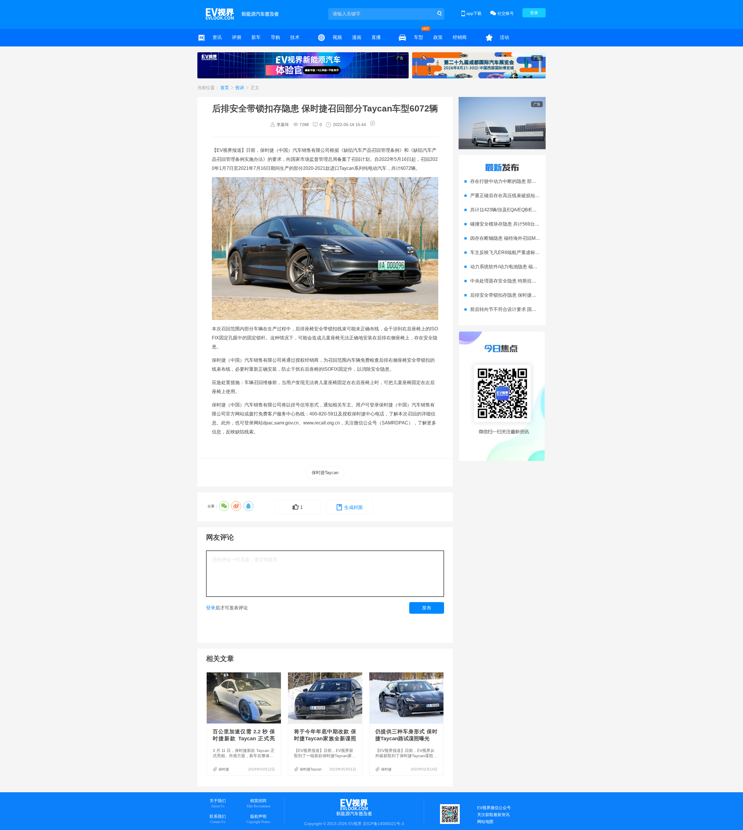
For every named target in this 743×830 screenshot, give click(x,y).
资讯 (217, 37)
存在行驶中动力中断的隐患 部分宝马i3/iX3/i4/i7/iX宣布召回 (530, 181)
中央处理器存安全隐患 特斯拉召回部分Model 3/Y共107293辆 (533, 280)
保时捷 (224, 769)
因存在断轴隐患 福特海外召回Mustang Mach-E (518, 238)
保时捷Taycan (325, 472)
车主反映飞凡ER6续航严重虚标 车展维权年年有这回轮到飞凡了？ (538, 252)
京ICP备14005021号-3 (383, 823)
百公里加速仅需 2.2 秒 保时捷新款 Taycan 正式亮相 (244, 738)
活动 (504, 37)
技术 (295, 37)
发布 (426, 607)
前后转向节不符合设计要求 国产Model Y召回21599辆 (525, 309)
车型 (418, 37)
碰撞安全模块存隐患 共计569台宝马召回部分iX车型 (523, 224)
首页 (225, 87)
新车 (256, 37)
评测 (236, 37)
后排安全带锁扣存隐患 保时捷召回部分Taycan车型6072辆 (529, 295)
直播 (376, 37)
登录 (534, 12)
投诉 (240, 87)
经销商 (460, 37)
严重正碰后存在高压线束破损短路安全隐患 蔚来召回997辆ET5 (534, 195)
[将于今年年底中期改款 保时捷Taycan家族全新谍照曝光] (325, 697)
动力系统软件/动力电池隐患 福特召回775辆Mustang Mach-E (532, 266)
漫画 (356, 37)
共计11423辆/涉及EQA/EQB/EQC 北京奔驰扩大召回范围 (528, 209)
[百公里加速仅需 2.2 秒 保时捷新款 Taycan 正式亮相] (244, 697)
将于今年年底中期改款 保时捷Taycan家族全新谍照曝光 (325, 738)
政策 (438, 37)
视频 (337, 37)
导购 (275, 37)
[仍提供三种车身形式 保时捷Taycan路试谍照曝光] (407, 697)
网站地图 (485, 821)
